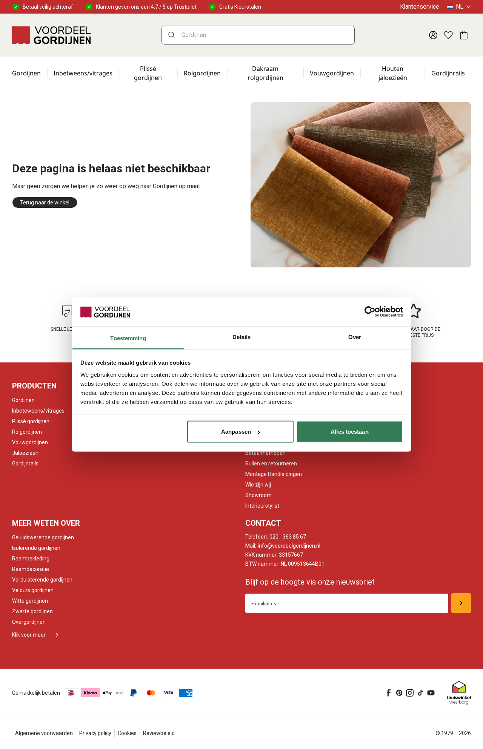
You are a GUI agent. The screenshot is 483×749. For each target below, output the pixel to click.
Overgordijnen (29, 622)
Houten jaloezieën (392, 73)
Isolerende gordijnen (36, 548)
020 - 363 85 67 (275, 537)
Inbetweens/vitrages (83, 73)
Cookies (127, 733)
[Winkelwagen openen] (463, 35)
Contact (263, 523)
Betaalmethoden (265, 453)
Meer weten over (46, 523)
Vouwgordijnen (332, 73)
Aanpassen (236, 431)
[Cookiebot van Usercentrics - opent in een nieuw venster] (370, 312)
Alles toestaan (349, 431)
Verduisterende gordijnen (42, 580)
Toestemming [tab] (128, 338)
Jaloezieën (25, 453)
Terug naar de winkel (44, 203)
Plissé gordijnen (148, 73)
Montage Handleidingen (273, 474)
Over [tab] (354, 336)
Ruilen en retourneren (271, 463)
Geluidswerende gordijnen (43, 537)
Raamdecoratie (30, 569)
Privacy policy (95, 733)
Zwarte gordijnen (32, 611)
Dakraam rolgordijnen (265, 73)
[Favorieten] (448, 35)
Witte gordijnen (30, 601)
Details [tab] (241, 336)
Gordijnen (26, 73)
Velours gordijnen (33, 590)
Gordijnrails (448, 73)
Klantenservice (419, 6)
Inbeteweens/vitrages (38, 411)
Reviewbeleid (159, 733)
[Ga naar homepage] (51, 35)
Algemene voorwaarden (44, 733)
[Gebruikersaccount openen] (433, 35)
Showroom (258, 495)
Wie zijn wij (258, 485)
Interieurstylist (262, 506)
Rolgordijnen (202, 73)
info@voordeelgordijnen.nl (282, 546)
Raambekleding (30, 559)
